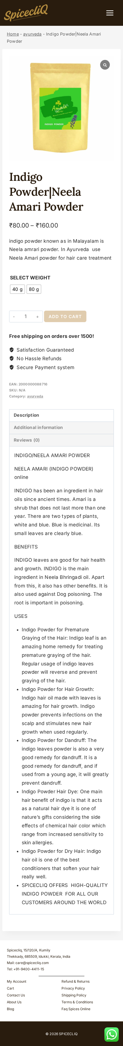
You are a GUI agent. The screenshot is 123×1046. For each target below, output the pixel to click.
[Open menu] (112, 13)
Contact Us (16, 995)
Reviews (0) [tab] (27, 440)
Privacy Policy (73, 988)
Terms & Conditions (77, 1002)
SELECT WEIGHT (30, 278)
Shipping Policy (73, 995)
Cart (10, 988)
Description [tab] (26, 415)
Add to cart (65, 316)
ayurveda (32, 34)
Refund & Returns (75, 981)
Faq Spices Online (75, 1009)
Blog (10, 1009)
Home (13, 34)
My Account (16, 981)
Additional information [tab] (38, 427)
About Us (14, 1002)
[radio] (17, 289)
